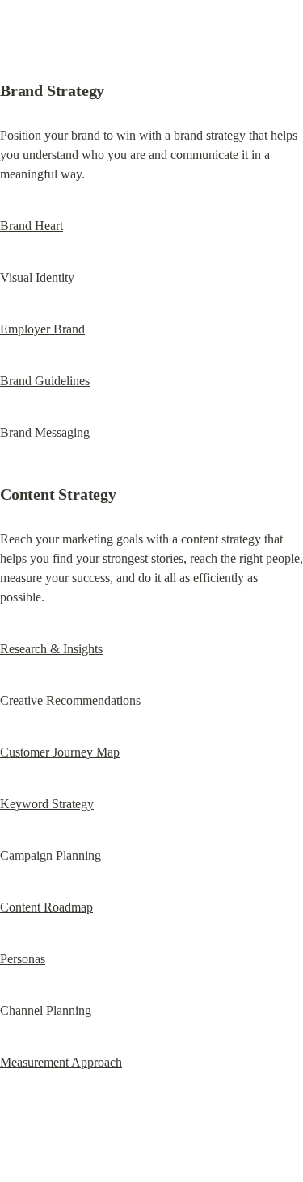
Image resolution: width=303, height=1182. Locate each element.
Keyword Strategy (47, 804)
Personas (22, 959)
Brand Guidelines (45, 381)
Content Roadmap (46, 907)
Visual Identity (37, 277)
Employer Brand (42, 329)
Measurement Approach (61, 1062)
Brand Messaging (45, 432)
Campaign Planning (50, 855)
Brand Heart (31, 226)
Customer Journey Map (60, 752)
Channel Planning (45, 1010)
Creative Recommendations (70, 700)
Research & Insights (51, 649)
